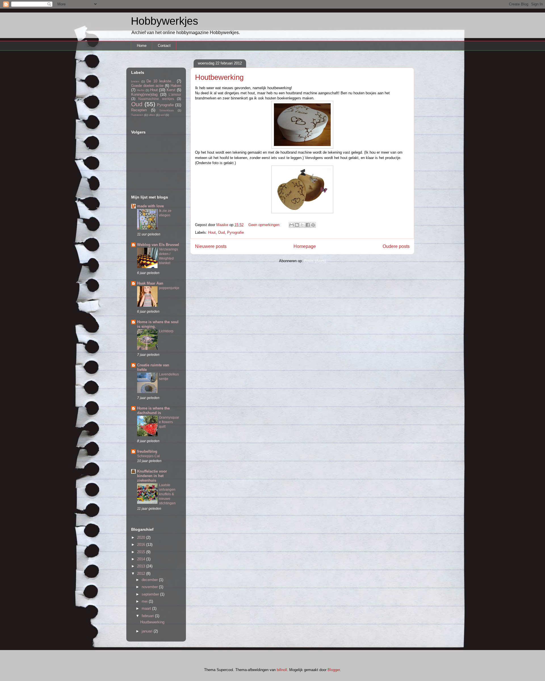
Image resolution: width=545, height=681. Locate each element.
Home (141, 45)
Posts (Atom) (315, 261)
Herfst (140, 90)
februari (148, 616)
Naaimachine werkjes (156, 99)
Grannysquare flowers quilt (169, 422)
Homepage (305, 246)
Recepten (139, 110)
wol (162, 114)
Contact (164, 45)
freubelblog (147, 451)
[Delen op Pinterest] (313, 225)
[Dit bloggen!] (297, 225)
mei (145, 601)
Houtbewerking (219, 77)
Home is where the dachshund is (153, 410)
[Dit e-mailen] (291, 225)
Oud (221, 232)
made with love (150, 206)
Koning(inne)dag (144, 94)
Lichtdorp (166, 331)
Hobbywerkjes (164, 21)
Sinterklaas (166, 110)
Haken (176, 85)
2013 (141, 566)
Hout (212, 232)
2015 (141, 552)
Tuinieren (137, 114)
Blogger (334, 670)
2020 (141, 537)
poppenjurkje (169, 288)
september (151, 594)
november (150, 587)
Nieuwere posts (211, 246)
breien (135, 81)
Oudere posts (396, 246)
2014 (141, 559)
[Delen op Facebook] (308, 225)
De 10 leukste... (160, 81)
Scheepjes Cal (148, 456)
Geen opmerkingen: (265, 225)
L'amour (175, 94)
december (150, 580)
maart (147, 608)
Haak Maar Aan (150, 283)
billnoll (282, 670)
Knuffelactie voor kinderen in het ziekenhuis (152, 475)
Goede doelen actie (147, 85)
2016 (141, 544)
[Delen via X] (302, 225)
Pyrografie (235, 232)
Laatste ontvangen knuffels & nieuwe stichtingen (167, 494)
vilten (151, 114)
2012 (141, 573)
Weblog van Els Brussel (158, 245)
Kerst (171, 90)
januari (148, 631)
